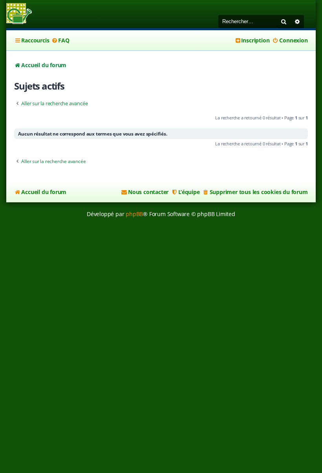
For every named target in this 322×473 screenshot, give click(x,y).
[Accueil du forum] (19, 14)
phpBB (134, 214)
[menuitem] (60, 40)
